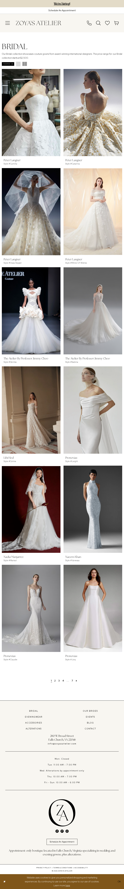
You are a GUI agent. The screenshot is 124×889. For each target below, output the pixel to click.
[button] (7, 23)
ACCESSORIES (33, 723)
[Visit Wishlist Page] (107, 23)
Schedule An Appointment (62, 841)
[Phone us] (89, 23)
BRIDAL (33, 711)
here (67, 885)
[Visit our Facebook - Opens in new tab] (57, 831)
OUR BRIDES (90, 711)
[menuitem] (7, 23)
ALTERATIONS (34, 728)
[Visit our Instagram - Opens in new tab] (67, 831)
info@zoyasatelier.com (62, 743)
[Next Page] (76, 680)
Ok (119, 881)
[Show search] (98, 23)
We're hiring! (62, 4)
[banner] (38, 23)
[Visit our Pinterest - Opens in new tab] (62, 831)
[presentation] (31, 112)
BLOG (90, 723)
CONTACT (90, 728)
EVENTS (90, 717)
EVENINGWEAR (33, 717)
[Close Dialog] (4, 881)
